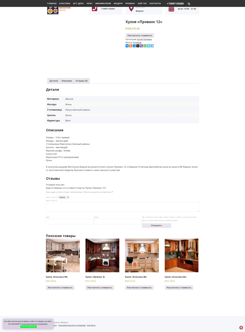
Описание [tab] (67, 80)
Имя (48, 217)
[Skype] (148, 45)
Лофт (90, 3)
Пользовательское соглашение (72, 325)
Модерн (118, 3)
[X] (137, 45)
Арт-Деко (78, 3)
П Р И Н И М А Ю (28, 327)
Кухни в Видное (65, 8)
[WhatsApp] (144, 45)
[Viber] (141, 45)
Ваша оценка (52, 197)
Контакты (155, 3)
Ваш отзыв (51, 200)
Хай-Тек (142, 3)
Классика (64, 3)
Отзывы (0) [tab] (82, 80)
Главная (52, 3)
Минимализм (103, 3)
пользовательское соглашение (34, 324)
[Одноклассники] (130, 45)
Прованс (130, 3)
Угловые (137, 42)
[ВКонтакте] (127, 45)
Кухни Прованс (144, 39)
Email (96, 217)
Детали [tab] (54, 80)
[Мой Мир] (134, 45)
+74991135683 (175, 3)
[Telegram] (152, 45)
